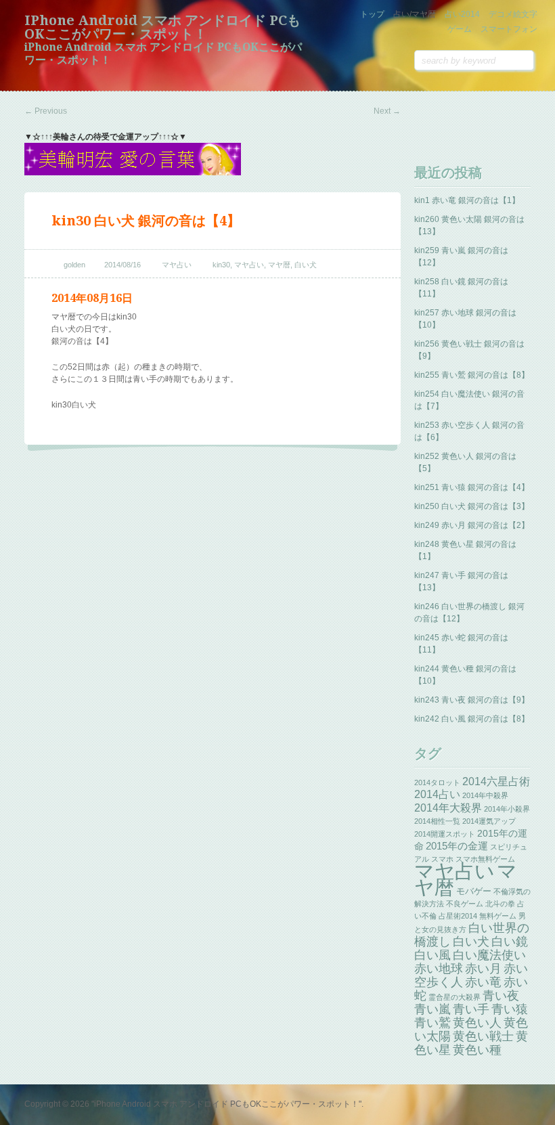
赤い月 (483, 968)
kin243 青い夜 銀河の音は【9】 (471, 700)
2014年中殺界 (485, 795)
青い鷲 (432, 1023)
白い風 (432, 955)
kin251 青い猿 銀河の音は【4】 (471, 487)
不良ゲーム (464, 904)
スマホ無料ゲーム (485, 859)
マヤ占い (177, 265)
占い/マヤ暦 (414, 14)
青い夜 (501, 995)
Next (387, 111)
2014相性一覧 (437, 821)
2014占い (437, 794)
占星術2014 (458, 916)
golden (74, 265)
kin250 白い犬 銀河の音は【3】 (471, 506)
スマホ (442, 859)
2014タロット (437, 782)
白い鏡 (509, 941)
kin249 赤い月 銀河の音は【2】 (471, 525)
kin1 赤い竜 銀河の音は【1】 (467, 200)
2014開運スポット (444, 834)
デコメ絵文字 (513, 14)
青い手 (471, 1009)
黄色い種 (477, 1050)
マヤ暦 (279, 265)
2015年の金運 (457, 846)
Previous (45, 111)
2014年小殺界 (507, 809)
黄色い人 (477, 1023)
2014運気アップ (489, 821)
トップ (372, 14)
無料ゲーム (497, 916)
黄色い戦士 (483, 1036)
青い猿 (509, 1009)
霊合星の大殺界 (454, 997)
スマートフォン (509, 29)
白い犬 (305, 265)
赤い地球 (438, 968)
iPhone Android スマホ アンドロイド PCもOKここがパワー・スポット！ (162, 27)
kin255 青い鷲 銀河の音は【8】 (471, 375)
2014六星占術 (496, 781)
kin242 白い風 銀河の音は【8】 (471, 719)
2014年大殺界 (448, 807)
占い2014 (462, 14)
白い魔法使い (489, 955)
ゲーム (459, 29)
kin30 (221, 265)
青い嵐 (432, 1009)
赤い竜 (483, 982)
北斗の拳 (500, 904)
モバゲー (473, 891)
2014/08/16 (122, 265)
